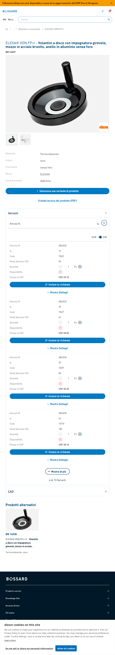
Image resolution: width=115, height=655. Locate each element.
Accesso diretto (13, 605)
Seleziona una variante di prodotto (59, 191)
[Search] (109, 19)
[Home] (7, 29)
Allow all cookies (66, 648)
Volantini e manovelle (29, 28)
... (13, 28)
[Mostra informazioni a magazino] (60, 272)
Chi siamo (10, 612)
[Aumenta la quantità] (80, 266)
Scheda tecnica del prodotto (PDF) (57, 200)
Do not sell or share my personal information (29, 648)
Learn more (10, 640)
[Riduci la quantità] (60, 266)
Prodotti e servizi (13, 591)
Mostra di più (58, 471)
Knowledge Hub (13, 598)
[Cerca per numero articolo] (98, 224)
